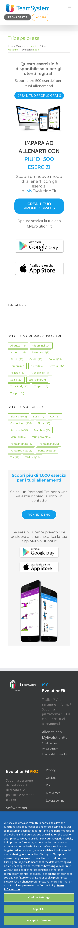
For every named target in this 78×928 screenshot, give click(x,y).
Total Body (19, 386)
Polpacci (17, 373)
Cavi (55, 416)
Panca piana (49, 443)
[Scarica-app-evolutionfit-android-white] (39, 239)
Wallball (32, 457)
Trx (14, 457)
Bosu (38, 416)
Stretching (37, 379)
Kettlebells (19, 430)
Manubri (18, 437)
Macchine (13, 49)
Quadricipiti (40, 373)
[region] (39, 869)
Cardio (35, 359)
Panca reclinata (21, 450)
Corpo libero (21, 423)
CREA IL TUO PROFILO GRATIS (39, 95)
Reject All (39, 909)
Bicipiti (16, 359)
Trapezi (41, 386)
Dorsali (55, 359)
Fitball (44, 423)
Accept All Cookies (39, 920)
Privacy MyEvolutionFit (54, 754)
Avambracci (40, 352)
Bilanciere (18, 416)
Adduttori (18, 352)
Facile (36, 49)
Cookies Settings (39, 897)
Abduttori (18, 345)
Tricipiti (32, 46)
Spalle (16, 379)
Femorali (17, 366)
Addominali (41, 345)
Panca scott (47, 450)
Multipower (41, 437)
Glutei (37, 366)
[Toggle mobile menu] (70, 6)
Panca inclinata (21, 443)
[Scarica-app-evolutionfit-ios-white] (39, 261)
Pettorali (56, 366)
